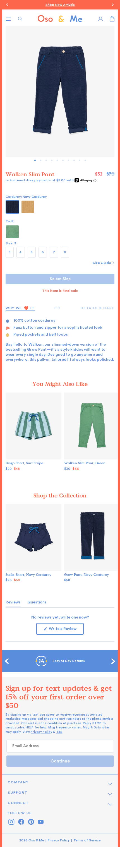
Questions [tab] (37, 603)
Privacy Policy (41, 731)
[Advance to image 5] (63, 160)
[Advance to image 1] (40, 160)
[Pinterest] (30, 821)
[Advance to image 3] (51, 160)
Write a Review (66, 631)
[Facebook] (21, 821)
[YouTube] (40, 821)
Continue (60, 761)
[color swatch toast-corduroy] (28, 207)
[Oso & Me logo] (60, 18)
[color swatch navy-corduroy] (12, 207)
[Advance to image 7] (74, 160)
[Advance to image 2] (46, 160)
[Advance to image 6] (68, 160)
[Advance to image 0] (35, 160)
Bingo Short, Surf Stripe (24, 463)
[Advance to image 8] (79, 160)
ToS (59, 731)
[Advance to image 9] (85, 160)
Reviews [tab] (13, 603)
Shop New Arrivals (60, 4)
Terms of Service (87, 840)
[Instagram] (11, 821)
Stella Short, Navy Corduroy (28, 574)
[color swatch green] (12, 232)
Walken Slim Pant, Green (84, 463)
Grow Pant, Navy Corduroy (86, 574)
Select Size (60, 279)
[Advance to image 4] (57, 160)
